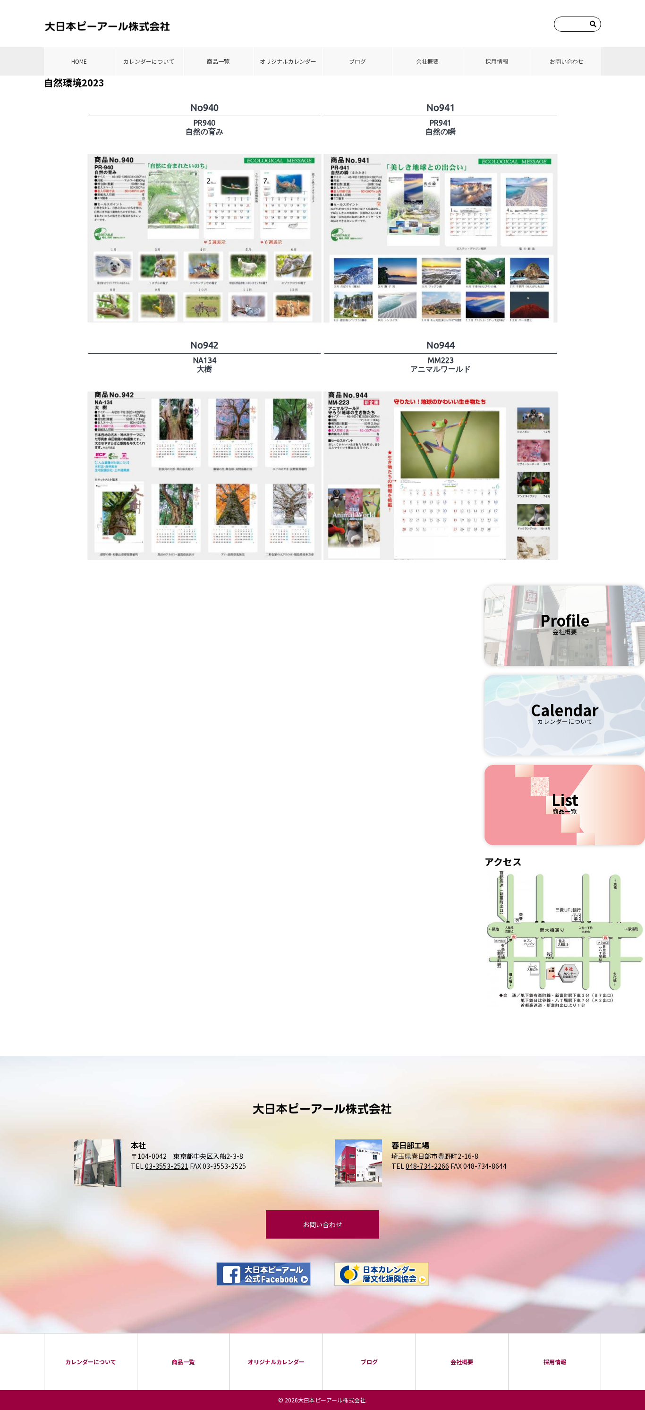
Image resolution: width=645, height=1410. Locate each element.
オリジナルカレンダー (288, 61)
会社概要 (427, 61)
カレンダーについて (148, 61)
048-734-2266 (427, 1166)
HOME (79, 61)
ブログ (357, 61)
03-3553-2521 (166, 1166)
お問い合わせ (567, 61)
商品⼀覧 (218, 61)
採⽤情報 (496, 61)
